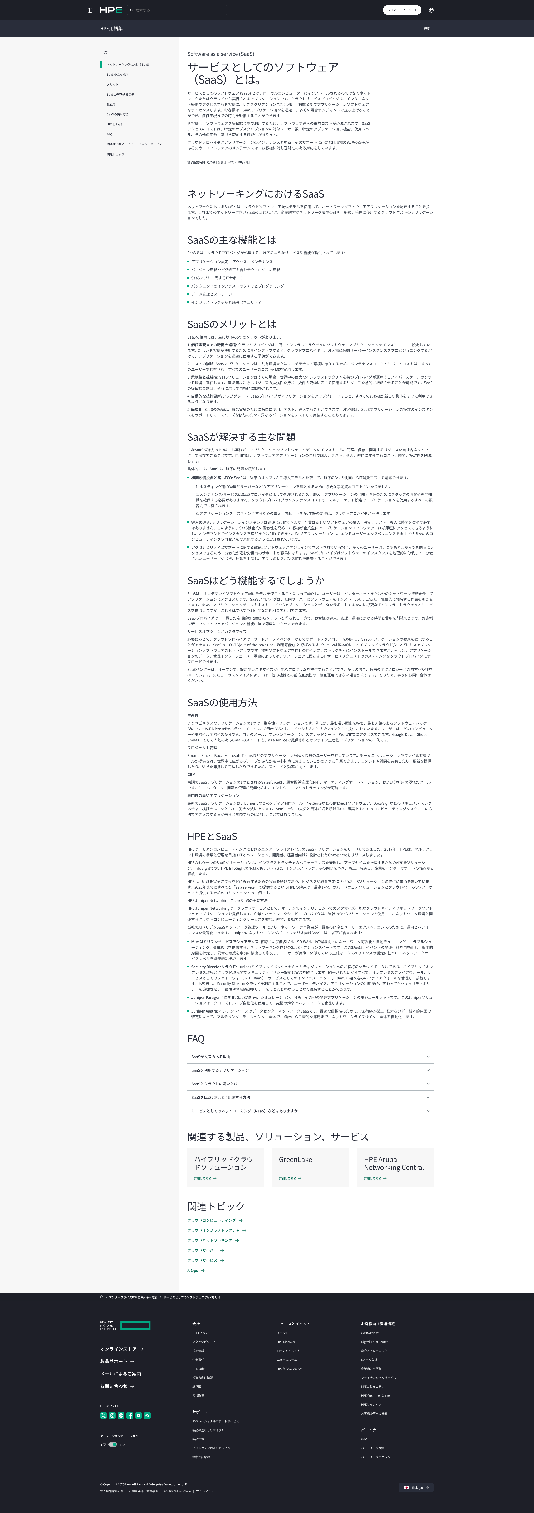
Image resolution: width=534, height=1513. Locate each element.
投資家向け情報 (202, 1377)
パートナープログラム (375, 1457)
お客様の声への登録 (374, 1413)
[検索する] (131, 10)
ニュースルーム (287, 1359)
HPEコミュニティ (372, 1386)
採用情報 (198, 1350)
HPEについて (201, 1332)
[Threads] (121, 1415)
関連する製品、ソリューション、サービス (134, 144)
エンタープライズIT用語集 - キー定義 (133, 1297)
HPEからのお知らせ (290, 1368)
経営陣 (196, 1386)
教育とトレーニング (374, 1350)
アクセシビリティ (203, 1341)
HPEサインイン (371, 1404)
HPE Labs (198, 1368)
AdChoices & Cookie (177, 1491)
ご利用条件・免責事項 (143, 1491)
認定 (364, 1439)
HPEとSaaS (114, 124)
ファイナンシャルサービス (378, 1377)
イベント (282, 1332)
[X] (103, 1415)
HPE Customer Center (376, 1395)
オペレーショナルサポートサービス (215, 1421)
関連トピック (115, 154)
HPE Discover (286, 1341)
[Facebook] (129, 1415)
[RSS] (147, 1415)
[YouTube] (138, 1415)
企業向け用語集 (371, 1368)
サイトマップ (205, 1491)
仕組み (111, 104)
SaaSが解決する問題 (120, 94)
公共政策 (198, 1395)
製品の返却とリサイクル (208, 1430)
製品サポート (201, 1439)
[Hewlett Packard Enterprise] (111, 10)
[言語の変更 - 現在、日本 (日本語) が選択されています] (431, 9)
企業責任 (198, 1359)
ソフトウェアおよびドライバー (212, 1448)
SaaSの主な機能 (117, 74)
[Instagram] (112, 1415)
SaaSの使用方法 (117, 114)
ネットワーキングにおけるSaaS (128, 64)
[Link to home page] (102, 1297)
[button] (90, 10)
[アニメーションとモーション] (112, 1444)
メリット (112, 84)
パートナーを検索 (372, 1448)
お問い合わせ (370, 1332)
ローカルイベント (288, 1350)
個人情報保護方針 (111, 1491)
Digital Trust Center (374, 1341)
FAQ (109, 134)
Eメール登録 (369, 1359)
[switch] (110, 1444)
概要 (427, 28)
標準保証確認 (201, 1457)
